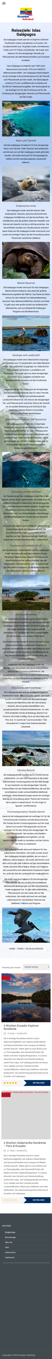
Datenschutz (10, 1252)
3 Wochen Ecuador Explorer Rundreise (21, 1027)
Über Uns (8, 1242)
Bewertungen (10, 1237)
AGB (7, 1247)
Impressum (9, 1257)
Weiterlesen (38, 1083)
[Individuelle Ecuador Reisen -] (26, 12)
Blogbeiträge (10, 1232)
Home (12, 949)
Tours (20, 949)
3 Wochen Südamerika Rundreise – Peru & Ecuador (25, 1144)
